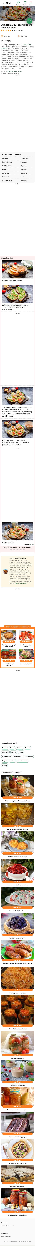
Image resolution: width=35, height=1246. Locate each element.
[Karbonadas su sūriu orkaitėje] (17, 842)
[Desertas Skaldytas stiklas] (17, 897)
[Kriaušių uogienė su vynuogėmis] (17, 1096)
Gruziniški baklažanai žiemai (17, 1029)
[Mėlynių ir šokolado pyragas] (17, 1122)
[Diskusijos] (20, 2)
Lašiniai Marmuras (26, 664)
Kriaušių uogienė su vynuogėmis (17, 1109)
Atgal (8, 3)
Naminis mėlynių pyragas (17, 1186)
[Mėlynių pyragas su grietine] (17, 1149)
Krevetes (4, 48)
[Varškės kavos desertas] (17, 1070)
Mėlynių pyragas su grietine (17, 1163)
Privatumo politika (6, 1236)
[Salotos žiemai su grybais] (8, 654)
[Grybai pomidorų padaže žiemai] (17, 1199)
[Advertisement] (17, 93)
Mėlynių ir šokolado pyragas (17, 1137)
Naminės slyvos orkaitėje (17, 938)
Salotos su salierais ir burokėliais (17, 885)
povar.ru (31, 544)
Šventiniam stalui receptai (14, 71)
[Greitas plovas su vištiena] (17, 978)
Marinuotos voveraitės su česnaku (17, 829)
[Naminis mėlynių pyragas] (17, 1173)
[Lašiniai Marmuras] (26, 654)
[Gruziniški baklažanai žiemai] (17, 1010)
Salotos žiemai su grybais (8, 664)
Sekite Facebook (22, 583)
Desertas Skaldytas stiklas (17, 911)
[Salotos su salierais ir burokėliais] (17, 870)
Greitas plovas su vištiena (17, 993)
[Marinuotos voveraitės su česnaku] (17, 814)
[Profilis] (31, 2)
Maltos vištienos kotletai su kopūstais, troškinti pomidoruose (17, 964)
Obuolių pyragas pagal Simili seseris (9, 645)
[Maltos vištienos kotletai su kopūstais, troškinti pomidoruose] (17, 950)
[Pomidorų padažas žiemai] (26, 635)
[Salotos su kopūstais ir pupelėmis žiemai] (17, 786)
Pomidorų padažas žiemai (26, 645)
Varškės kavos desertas (17, 1085)
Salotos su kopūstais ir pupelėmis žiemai (17, 801)
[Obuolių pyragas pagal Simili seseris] (8, 635)
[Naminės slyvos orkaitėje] (17, 923)
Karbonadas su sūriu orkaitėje (17, 856)
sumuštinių (28, 44)
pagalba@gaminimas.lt (7, 1225)
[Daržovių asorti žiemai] (17, 1042)
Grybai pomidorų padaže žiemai (17, 1215)
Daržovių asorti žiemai (17, 1058)
